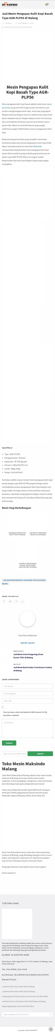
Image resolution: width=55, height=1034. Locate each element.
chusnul (8, 23)
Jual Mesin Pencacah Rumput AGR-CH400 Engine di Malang (24, 1001)
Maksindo (37, 146)
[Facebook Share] (4, 601)
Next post (17, 664)
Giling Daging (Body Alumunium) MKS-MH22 (18, 1006)
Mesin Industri (11, 27)
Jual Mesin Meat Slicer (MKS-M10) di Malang (18, 986)
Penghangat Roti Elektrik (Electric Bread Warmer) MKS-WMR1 (25, 996)
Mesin (4, 104)
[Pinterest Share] (16, 601)
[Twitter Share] (10, 601)
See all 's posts (27, 642)
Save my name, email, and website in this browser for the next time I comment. (25, 713)
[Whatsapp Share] (22, 601)
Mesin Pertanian (25, 27)
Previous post (18, 651)
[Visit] (27, 619)
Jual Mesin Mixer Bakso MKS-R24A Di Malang (18, 991)
